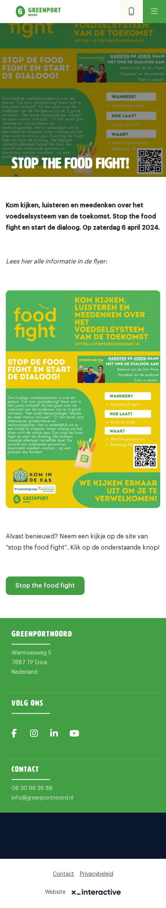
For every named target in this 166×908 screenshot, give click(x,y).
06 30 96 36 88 (32, 788)
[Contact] (131, 11)
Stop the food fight (45, 586)
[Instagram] (34, 733)
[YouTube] (74, 733)
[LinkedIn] (54, 733)
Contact (63, 874)
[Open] (154, 11)
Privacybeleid (96, 874)
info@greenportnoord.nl (42, 798)
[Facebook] (14, 733)
